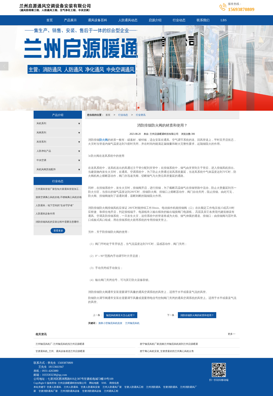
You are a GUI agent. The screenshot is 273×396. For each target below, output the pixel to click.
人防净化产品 (44, 151)
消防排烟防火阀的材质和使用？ (197, 315)
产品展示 (70, 20)
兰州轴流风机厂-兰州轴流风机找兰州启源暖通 (60, 344)
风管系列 (41, 141)
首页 (49, 20)
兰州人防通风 (71, 387)
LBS (224, 20)
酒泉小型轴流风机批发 (110, 323)
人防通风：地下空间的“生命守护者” (55, 205)
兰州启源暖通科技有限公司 (72, 383)
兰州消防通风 (153, 387)
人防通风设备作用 (45, 213)
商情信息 (114, 383)
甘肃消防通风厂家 (48, 391)
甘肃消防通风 (170, 387)
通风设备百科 (97, 20)
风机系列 (41, 123)
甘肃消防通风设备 (91, 391)
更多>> (231, 334)
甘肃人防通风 (54, 387)
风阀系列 (41, 132)
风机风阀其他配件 (46, 169)
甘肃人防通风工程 (133, 387)
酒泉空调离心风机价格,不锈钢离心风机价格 (59, 197)
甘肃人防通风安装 (90, 387)
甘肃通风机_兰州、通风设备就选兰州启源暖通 (60, 351)
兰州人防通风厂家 (112, 387)
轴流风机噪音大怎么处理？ (120, 315)
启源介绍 (155, 20)
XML (104, 383)
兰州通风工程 (111, 391)
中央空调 (41, 160)
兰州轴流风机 (132, 323)
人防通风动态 (127, 20)
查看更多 (58, 230)
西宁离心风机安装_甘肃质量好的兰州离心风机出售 (167, 351)
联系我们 (203, 20)
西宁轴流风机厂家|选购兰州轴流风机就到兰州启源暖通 (169, 344)
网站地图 (94, 383)
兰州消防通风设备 (70, 391)
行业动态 (179, 20)
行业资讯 (140, 114)
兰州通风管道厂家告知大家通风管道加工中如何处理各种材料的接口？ (73, 189)
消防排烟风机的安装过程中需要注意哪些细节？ (61, 221)
